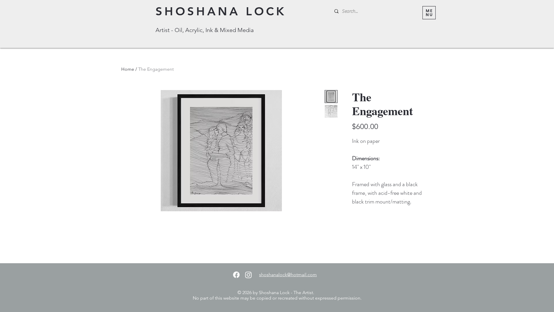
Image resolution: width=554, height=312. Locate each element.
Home (127, 69)
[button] (429, 12)
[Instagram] (248, 274)
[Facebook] (236, 274)
